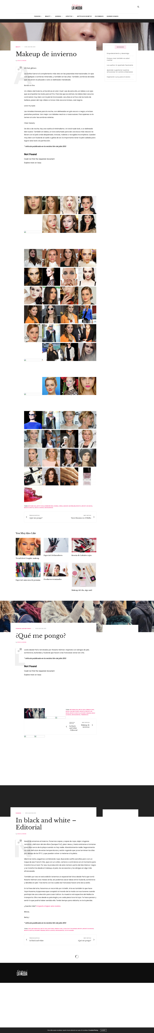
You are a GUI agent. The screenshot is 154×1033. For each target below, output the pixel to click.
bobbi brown (49, 506)
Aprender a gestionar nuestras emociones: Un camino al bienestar (120, 71)
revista (78, 506)
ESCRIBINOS (99, 16)
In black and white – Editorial (46, 866)
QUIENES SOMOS (112, 16)
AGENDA (58, 16)
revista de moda (87, 506)
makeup (65, 506)
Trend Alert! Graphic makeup (27, 558)
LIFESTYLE (69, 16)
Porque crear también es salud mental (118, 59)
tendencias (37, 804)
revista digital (29, 507)
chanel (55, 506)
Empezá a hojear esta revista (48, 949)
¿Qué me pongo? (41, 635)
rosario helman (91, 733)
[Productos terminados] (56, 569)
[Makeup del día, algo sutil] (84, 574)
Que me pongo (26, 628)
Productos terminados (53, 579)
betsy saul (40, 506)
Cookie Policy (93, 1030)
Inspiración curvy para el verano (118, 77)
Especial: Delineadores (53, 555)
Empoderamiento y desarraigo (118, 53)
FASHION (37, 16)
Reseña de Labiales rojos (82, 555)
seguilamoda (48, 507)
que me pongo (91, 721)
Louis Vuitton (67, 971)
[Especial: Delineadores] (56, 545)
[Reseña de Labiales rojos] (84, 545)
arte (29, 971)
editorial (51, 971)
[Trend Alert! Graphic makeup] (28, 546)
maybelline (72, 506)
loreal (61, 506)
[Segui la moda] (77, 6)
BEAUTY (47, 16)
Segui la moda (21, 60)
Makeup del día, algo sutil (82, 590)
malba (75, 971)
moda (94, 718)
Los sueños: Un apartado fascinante (120, 65)
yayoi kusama (69, 973)
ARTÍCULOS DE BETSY (84, 16)
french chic (91, 717)
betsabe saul (32, 506)
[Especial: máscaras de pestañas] (28, 569)
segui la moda (39, 507)
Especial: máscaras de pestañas (28, 580)
